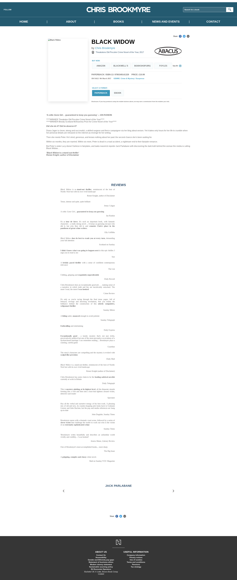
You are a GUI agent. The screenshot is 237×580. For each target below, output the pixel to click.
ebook (117, 93)
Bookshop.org (142, 66)
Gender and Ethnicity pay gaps (101, 560)
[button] (63, 491)
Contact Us (101, 555)
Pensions (136, 564)
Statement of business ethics (101, 562)
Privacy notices (135, 557)
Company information (136, 555)
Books (118, 21)
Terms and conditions (136, 562)
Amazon (101, 66)
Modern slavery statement (101, 564)
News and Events (166, 21)
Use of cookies (136, 560)
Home (24, 21)
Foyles (163, 66)
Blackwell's (120, 66)
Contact (213, 21)
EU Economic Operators (101, 569)
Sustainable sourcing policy (101, 567)
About (71, 21)
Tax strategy (136, 567)
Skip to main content (8, 1)
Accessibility (101, 557)
